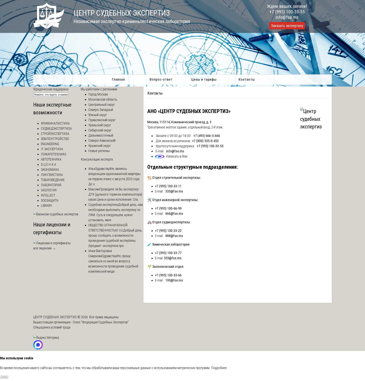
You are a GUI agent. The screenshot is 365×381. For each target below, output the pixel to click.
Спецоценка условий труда (51, 327)
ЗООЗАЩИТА (49, 200)
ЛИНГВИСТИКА (52, 175)
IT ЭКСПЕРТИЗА (52, 149)
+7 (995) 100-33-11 (168, 186)
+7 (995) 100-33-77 (168, 253)
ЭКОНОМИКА (50, 170)
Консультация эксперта (97, 159)
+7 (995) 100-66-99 (168, 208)
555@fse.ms (173, 258)
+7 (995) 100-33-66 (168, 275)
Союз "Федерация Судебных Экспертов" (101, 322)
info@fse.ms (286, 17)
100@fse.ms (174, 280)
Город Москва (98, 94)
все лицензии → (44, 248)
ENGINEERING (50, 144)
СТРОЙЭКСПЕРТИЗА (55, 134)
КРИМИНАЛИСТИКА (55, 123)
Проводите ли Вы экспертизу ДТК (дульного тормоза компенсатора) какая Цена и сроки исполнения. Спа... (115, 194)
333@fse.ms (174, 191)
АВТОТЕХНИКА (51, 159)
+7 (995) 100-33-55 (287, 11)
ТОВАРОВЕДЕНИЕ (53, 180)
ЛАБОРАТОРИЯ (51, 185)
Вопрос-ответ (161, 79)
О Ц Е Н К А (48, 164)
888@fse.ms (174, 236)
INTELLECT (48, 195)
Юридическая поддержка (50, 89)
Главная (118, 79)
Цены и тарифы (204, 79)
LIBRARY (46, 206)
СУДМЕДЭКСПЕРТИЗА (56, 128)
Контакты (246, 79)
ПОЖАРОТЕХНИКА (53, 154)
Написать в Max (176, 156)
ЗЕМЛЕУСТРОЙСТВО (55, 139)
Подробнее (219, 368)
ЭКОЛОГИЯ (48, 190)
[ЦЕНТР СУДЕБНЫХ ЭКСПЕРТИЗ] (48, 27)
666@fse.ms (174, 214)
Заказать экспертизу (287, 25)
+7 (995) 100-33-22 (168, 231)
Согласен (4, 377)
